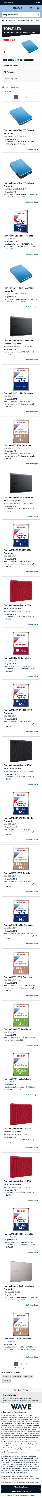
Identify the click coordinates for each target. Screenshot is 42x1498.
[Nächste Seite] (31, 97)
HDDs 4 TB (28, 1376)
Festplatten (35, 20)
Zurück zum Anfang (21, 1390)
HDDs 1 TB (6, 1376)
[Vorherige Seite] (11, 97)
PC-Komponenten (22, 20)
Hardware (9, 20)
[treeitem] (21, 78)
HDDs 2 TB (17, 1376)
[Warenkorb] (37, 8)
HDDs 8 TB (6, 1381)
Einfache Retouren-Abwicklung (21, 2)
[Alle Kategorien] (4, 8)
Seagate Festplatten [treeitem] (11, 65)
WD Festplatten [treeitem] (9, 72)
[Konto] (31, 8)
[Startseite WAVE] (17, 8)
